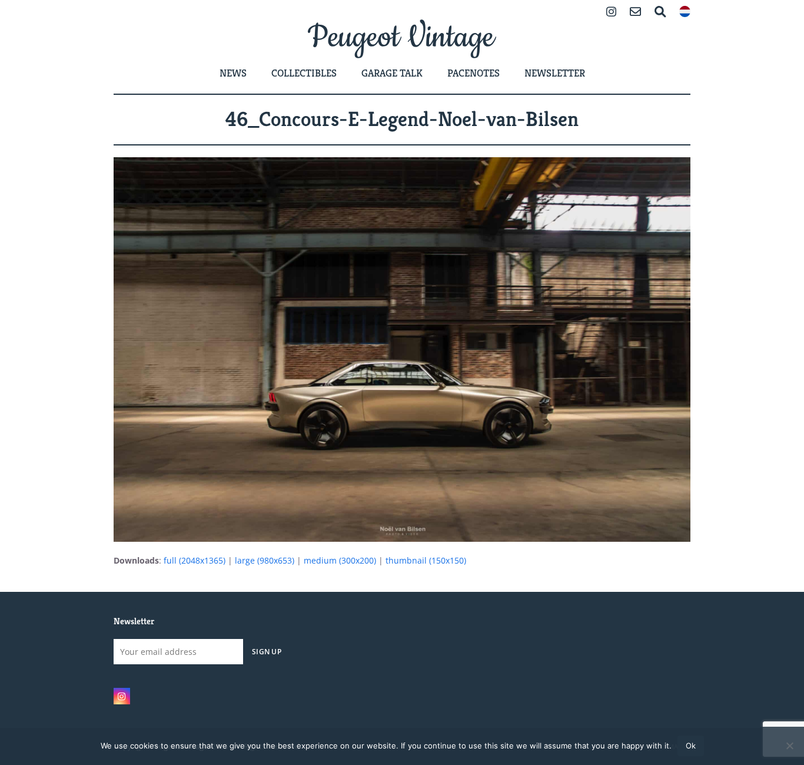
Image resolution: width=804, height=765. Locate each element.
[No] (789, 745)
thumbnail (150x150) (426, 560)
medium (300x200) (340, 560)
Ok (691, 745)
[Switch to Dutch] (684, 12)
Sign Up (266, 651)
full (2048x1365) (194, 560)
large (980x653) (264, 560)
